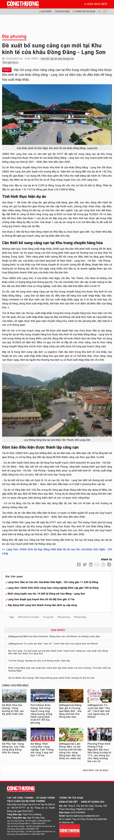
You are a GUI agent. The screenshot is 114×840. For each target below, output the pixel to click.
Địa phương (14, 36)
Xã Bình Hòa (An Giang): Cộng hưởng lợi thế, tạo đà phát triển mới (13, 709)
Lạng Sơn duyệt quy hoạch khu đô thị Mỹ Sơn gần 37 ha (41, 599)
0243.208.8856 (78, 812)
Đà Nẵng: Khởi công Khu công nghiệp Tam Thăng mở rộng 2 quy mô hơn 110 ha (42, 749)
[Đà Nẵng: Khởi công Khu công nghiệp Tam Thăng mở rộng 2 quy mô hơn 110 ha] (43, 735)
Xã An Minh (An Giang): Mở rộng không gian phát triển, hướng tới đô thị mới (51, 678)
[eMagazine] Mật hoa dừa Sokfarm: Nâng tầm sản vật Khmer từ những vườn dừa (54, 636)
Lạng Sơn (49, 617)
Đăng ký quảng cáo (92, 801)
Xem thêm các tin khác (95, 770)
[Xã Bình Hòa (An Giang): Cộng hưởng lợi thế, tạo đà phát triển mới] (14, 696)
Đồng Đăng (80, 617)
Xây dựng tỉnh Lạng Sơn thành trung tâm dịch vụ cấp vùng (42, 605)
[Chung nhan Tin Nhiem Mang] (69, 830)
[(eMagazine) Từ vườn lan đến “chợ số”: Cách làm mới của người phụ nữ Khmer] (100, 696)
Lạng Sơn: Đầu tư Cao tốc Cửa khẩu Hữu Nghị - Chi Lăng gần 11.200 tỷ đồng (53, 582)
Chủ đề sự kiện (62, 11)
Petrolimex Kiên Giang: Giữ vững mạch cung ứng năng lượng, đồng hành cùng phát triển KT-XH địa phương (41, 714)
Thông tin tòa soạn (85, 11)
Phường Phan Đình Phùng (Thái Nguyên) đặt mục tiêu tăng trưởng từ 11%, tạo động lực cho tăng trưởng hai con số (99, 752)
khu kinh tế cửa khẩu (29, 617)
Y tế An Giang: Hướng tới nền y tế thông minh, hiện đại (39, 660)
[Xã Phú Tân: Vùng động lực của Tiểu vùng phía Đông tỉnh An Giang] (14, 735)
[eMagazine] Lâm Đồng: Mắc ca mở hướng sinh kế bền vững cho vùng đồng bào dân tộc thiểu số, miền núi (70, 751)
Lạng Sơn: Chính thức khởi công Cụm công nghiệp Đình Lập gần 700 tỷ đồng (53, 587)
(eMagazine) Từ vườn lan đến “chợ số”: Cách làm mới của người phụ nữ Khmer (53, 643)
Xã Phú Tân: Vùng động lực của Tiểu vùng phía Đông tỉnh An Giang (13, 748)
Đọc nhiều (46, 11)
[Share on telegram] (109, 565)
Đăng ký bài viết (68, 801)
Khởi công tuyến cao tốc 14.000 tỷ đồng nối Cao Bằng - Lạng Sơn (46, 593)
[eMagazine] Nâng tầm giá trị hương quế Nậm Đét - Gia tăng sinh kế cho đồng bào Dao (70, 711)
